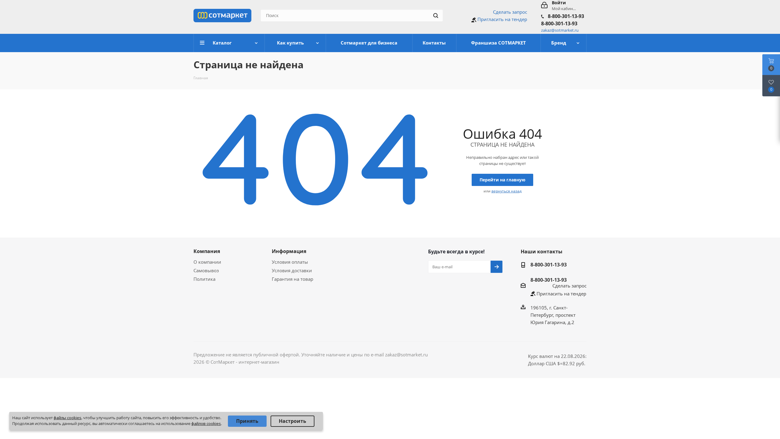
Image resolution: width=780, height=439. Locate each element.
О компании (207, 262)
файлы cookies (67, 417)
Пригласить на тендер (502, 19)
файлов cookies (206, 423)
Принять (247, 421)
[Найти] (435, 15)
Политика (204, 279)
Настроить (292, 421)
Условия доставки (292, 270)
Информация (289, 251)
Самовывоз (206, 270)
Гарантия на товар (292, 279)
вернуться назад (506, 191)
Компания (206, 251)
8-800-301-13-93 (566, 16)
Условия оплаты (290, 262)
